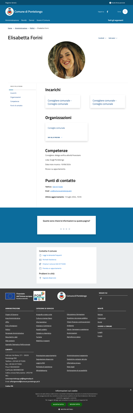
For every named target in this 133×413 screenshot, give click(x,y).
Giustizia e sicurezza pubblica (77, 318)
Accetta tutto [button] (58, 404)
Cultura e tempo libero (44, 318)
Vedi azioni (112, 38)
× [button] (130, 390)
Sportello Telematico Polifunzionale (17, 344)
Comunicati (102, 318)
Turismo (39, 337)
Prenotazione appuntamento (46, 355)
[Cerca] (125, 11)
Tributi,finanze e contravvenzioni (78, 322)
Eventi (100, 336)
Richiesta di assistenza (44, 366)
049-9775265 (58, 186)
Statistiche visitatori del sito (77, 359)
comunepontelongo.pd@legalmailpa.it (19, 378)
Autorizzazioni (72, 333)
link (86, 400)
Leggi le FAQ (40, 363)
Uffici (7, 322)
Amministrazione (21, 28)
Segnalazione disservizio (44, 359)
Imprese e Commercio (43, 325)
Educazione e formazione (75, 314)
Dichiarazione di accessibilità (77, 370)
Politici (32, 28)
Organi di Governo (11, 314)
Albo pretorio (10, 340)
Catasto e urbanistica (43, 333)
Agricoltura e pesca (73, 337)
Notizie (100, 314)
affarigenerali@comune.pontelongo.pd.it (25, 381)
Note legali (71, 366)
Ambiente (70, 325)
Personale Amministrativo (14, 333)
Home (10, 28)
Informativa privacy (74, 363)
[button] (66, 409)
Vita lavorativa (41, 322)
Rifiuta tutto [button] (75, 404)
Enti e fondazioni (11, 325)
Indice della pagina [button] (16, 86)
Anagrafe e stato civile (44, 314)
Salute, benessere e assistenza (78, 329)
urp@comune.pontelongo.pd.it (61, 191)
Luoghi (100, 332)
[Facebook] (107, 11)
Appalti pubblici (41, 329)
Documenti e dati (11, 337)
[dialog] (66, 400)
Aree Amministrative (12, 318)
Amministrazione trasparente (77, 355)
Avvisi (100, 322)
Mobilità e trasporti (43, 340)
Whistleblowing (41, 370)
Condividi (101, 38)
